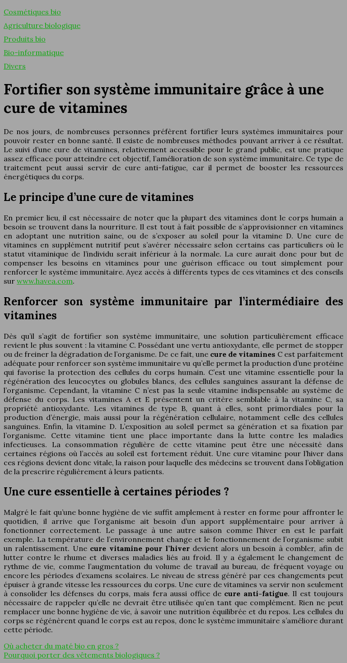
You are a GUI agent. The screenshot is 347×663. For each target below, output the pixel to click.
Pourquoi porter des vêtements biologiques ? (82, 654)
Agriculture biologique (42, 25)
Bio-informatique (34, 52)
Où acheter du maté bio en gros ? (61, 645)
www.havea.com (45, 280)
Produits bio (25, 38)
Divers (15, 65)
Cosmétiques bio (32, 11)
